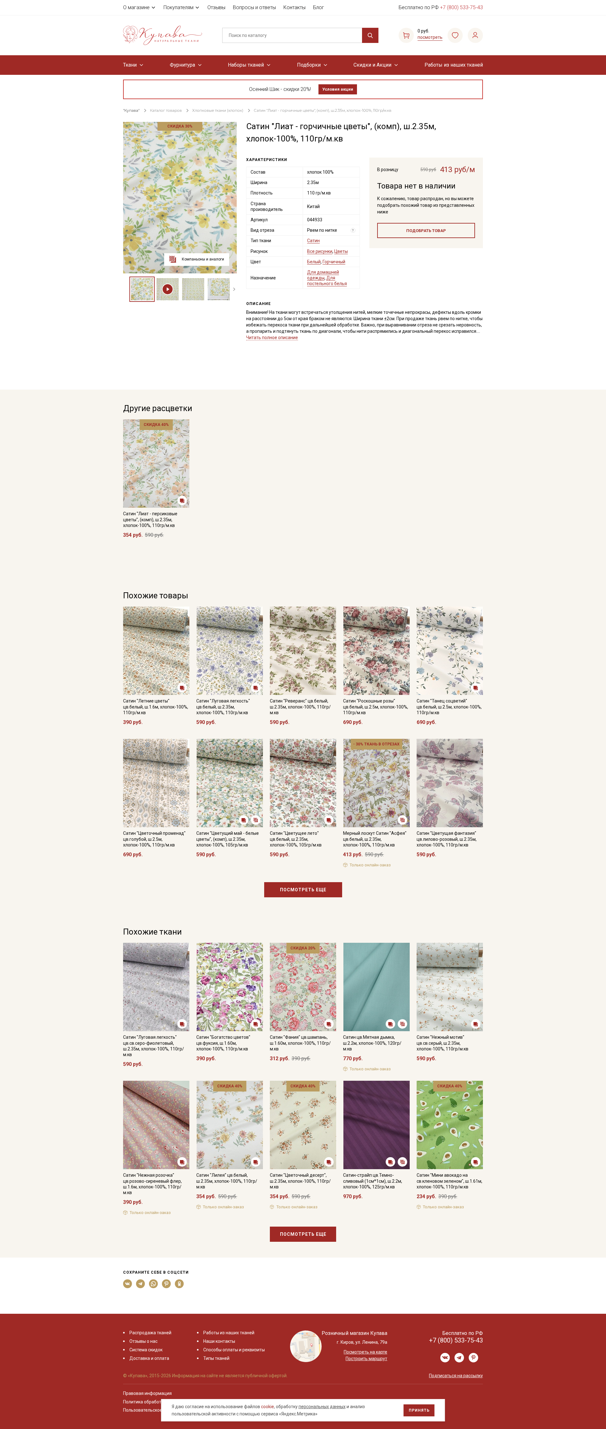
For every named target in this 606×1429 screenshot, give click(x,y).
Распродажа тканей (150, 1332)
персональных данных (322, 1406)
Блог (318, 7)
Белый (314, 261)
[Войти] (475, 35)
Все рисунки (319, 251)
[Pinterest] (166, 1283)
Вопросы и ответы (254, 7)
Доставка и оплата (149, 1358)
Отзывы (216, 7)
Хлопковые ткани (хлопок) (217, 110)
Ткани (130, 65)
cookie (267, 1406)
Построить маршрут (366, 1358)
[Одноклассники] (179, 1283)
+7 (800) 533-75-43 (461, 7)
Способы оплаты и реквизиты (234, 1349)
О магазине (136, 7)
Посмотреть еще (303, 889)
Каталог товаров (166, 110)
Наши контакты (219, 1341)
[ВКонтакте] (127, 1283)
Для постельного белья (327, 280)
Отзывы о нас (143, 1341)
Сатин (313, 240)
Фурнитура (182, 65)
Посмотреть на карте (365, 1351)
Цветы (341, 251)
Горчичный (334, 261)
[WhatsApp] (153, 1283)
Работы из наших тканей (454, 65)
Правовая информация (147, 1393)
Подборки (309, 65)
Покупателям (178, 7)
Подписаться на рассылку (456, 1375)
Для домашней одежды (323, 275)
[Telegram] (140, 1283)
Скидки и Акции (372, 65)
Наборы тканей (246, 65)
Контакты (294, 7)
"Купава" (131, 110)
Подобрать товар (426, 230)
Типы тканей (216, 1358)
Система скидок (146, 1349)
